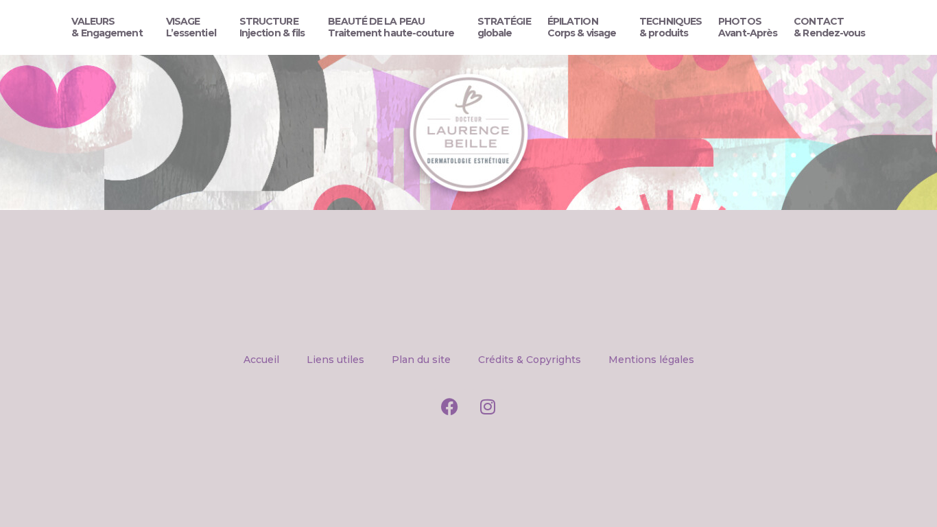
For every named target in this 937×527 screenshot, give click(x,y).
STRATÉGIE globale (504, 27)
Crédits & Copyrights (529, 359)
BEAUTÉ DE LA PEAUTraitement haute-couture (390, 27)
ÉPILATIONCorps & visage (581, 27)
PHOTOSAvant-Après (747, 27)
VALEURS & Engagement (106, 27)
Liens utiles (335, 359)
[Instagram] (488, 406)
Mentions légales (651, 359)
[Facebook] (450, 406)
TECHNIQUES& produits (670, 27)
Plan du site (421, 359)
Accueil (261, 359)
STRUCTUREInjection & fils (272, 27)
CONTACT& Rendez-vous (829, 27)
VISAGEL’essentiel (191, 27)
